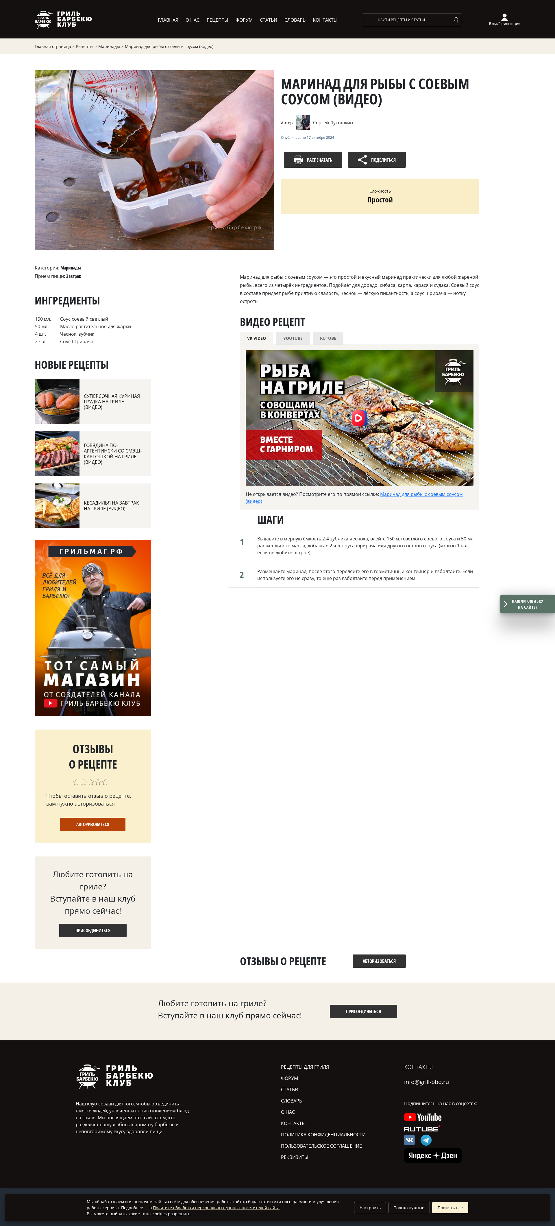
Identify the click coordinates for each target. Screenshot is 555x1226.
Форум (244, 20)
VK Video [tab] (256, 338)
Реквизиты (294, 1157)
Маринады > (110, 46)
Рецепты (217, 20)
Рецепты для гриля (305, 1067)
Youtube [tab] (293, 338)
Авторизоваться (92, 824)
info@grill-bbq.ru (426, 1082)
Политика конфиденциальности (323, 1134)
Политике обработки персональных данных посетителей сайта (216, 1207)
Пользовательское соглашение (321, 1146)
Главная (168, 20)
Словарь (295, 20)
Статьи (268, 20)
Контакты (325, 20)
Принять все (450, 1207)
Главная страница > (55, 46)
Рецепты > (86, 46)
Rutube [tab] (328, 338)
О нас (192, 20)
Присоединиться (92, 930)
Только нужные (409, 1207)
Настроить (370, 1207)
